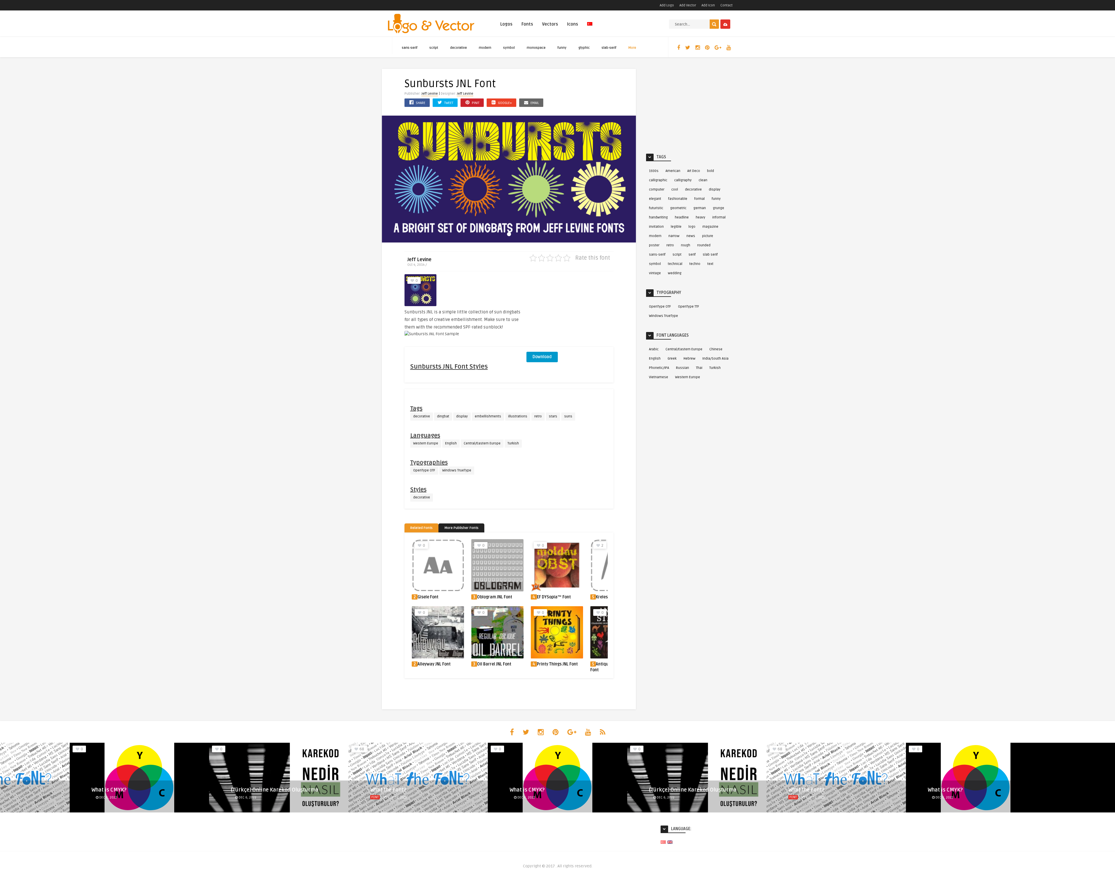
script (433, 48)
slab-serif (609, 48)
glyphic (584, 48)
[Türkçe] (590, 27)
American (673, 171)
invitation (656, 227)
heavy (700, 217)
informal (719, 217)
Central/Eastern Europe (482, 443)
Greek (672, 358)
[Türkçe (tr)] (663, 841)
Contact (726, 5)
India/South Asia (715, 358)
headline (682, 217)
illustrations (517, 416)
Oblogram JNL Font (435, 597)
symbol (509, 48)
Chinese (715, 349)
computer (656, 189)
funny (562, 48)
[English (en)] (669, 841)
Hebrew (689, 358)
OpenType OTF (424, 470)
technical (675, 264)
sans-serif (410, 48)
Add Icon (708, 5)
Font (375, 797)
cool (674, 189)
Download (542, 356)
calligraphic (658, 180)
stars (553, 416)
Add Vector (687, 5)
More (632, 48)
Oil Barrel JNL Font (435, 664)
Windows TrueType (456, 470)
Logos (506, 24)
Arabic (654, 349)
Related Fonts (421, 528)
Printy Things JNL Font (497, 664)
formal (699, 199)
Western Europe (425, 443)
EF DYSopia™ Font (494, 597)
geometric (678, 208)
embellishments (488, 416)
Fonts (527, 24)
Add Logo (667, 5)
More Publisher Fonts (461, 528)
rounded (704, 245)
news (690, 236)
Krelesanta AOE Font (555, 597)
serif (692, 254)
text (710, 264)
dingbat (443, 416)
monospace (536, 48)
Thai (699, 368)
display (462, 416)
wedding (674, 273)
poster (654, 245)
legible (676, 227)
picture (707, 236)
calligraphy (683, 180)
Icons (572, 24)
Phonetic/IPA (659, 368)
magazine (710, 227)
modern (485, 48)
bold (710, 171)
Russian (682, 368)
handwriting (658, 217)
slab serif (710, 254)
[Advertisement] (570, 310)
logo (691, 227)
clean (703, 180)
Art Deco (693, 171)
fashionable (677, 199)
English (451, 443)
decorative (458, 48)
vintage (655, 273)
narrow (673, 236)
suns (568, 416)
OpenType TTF (688, 306)
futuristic (656, 208)
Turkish (513, 443)
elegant (655, 199)
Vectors (550, 24)
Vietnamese (658, 377)
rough (685, 245)
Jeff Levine (429, 93)
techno (694, 264)
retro (538, 416)
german (699, 208)
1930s (654, 171)
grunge (718, 208)
